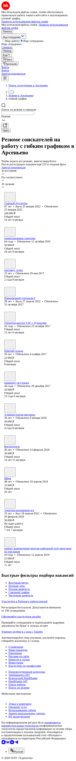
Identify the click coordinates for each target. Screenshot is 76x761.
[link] (7, 59)
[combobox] (17, 113)
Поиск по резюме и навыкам (18, 109)
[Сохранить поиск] (4, 126)
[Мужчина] (10, 263)
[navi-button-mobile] (4, 78)
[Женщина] (10, 197)
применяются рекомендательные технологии (31, 724)
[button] (5, 67)
